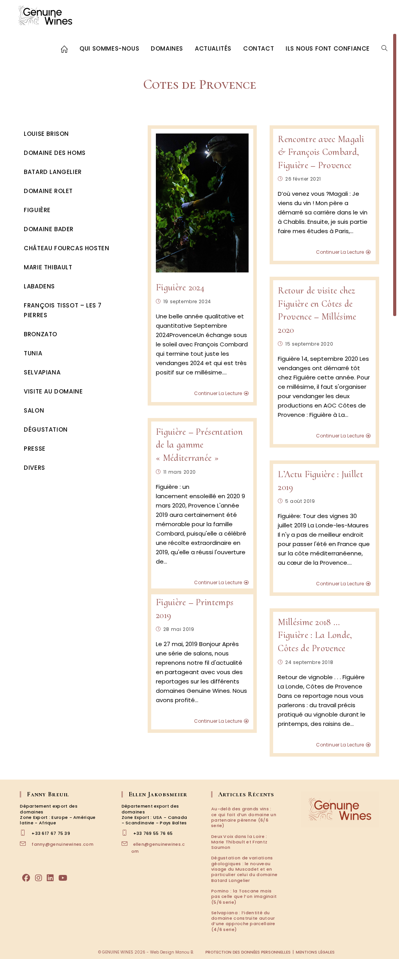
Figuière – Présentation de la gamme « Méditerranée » (199, 445)
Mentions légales (315, 952)
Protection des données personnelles (248, 952)
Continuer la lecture (218, 394)
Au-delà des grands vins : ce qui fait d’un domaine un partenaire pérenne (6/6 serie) (243, 817)
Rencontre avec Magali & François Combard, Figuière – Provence (321, 152)
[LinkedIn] (50, 878)
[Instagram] (38, 878)
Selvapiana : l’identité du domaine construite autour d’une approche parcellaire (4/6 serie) (243, 921)
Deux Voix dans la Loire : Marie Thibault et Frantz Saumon (239, 842)
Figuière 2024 (180, 287)
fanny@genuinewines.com (63, 844)
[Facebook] (26, 878)
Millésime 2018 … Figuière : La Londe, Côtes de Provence (315, 635)
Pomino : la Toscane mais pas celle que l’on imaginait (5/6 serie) (244, 896)
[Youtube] (62, 878)
